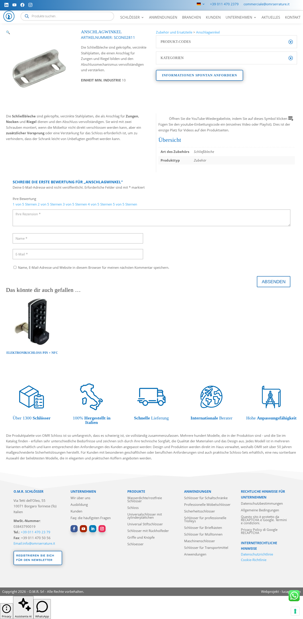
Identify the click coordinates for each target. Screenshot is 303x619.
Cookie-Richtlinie (253, 560)
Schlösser (130, 18)
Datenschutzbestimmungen (262, 504)
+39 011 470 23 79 (35, 532)
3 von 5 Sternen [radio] (75, 204)
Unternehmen (239, 18)
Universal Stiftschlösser (145, 524)
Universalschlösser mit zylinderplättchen (144, 516)
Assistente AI (23, 616)
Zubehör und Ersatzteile (174, 32)
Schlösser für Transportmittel (206, 548)
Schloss (133, 508)
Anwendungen (163, 18)
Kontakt (293, 18)
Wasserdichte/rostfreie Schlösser (144, 499)
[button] (8, 32)
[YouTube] (14, 5)
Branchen (191, 18)
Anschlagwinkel (208, 32)
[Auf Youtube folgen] (83, 528)
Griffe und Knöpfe (141, 538)
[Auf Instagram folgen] (102, 528)
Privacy (6, 616)
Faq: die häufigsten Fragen (91, 518)
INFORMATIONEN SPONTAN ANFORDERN (199, 75)
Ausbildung (79, 505)
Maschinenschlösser (199, 541)
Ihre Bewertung (24, 198)
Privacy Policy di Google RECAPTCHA (259, 531)
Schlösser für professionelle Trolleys (205, 519)
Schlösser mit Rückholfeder (148, 531)
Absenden (273, 281)
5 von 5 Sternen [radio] (125, 204)
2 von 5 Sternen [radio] (50, 204)
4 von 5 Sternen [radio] (100, 204)
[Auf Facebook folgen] (74, 528)
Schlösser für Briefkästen (203, 528)
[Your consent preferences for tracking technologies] (295, 611)
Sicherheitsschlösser (199, 511)
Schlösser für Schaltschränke (206, 498)
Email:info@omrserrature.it (34, 543)
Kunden (213, 18)
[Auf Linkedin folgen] (92, 528)
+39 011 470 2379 (224, 4)
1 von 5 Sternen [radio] (25, 204)
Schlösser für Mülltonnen (203, 534)
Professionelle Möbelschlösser (207, 505)
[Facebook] (22, 5)
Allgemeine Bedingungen (260, 510)
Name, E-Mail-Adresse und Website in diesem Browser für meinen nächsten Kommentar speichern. (93, 267)
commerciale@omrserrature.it (266, 4)
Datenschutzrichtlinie (257, 554)
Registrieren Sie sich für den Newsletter (35, 558)
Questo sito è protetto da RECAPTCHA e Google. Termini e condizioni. (264, 520)
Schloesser (135, 544)
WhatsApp (42, 616)
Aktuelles (271, 18)
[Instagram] (30, 5)
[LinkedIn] (6, 5)
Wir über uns (80, 498)
